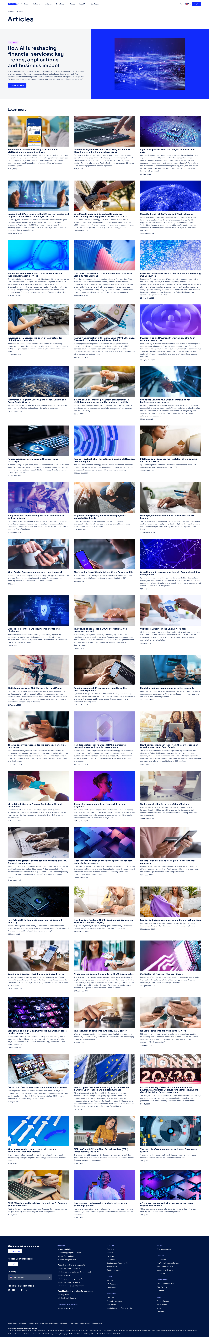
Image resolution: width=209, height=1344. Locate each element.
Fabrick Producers (114, 1301)
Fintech (110, 1253)
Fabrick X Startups (65, 1308)
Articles (20, 12)
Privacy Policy (12, 1324)
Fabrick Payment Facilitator (68, 1282)
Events (159, 1308)
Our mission (161, 1259)
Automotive (112, 1266)
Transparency (23, 1324)
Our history (161, 1273)
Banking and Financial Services (120, 1263)
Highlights (13, 42)
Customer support (164, 1249)
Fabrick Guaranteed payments (70, 1279)
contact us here (192, 1330)
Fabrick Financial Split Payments (71, 1286)
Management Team (165, 1270)
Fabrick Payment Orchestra (68, 1268)
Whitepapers (112, 1284)
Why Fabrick (162, 1287)
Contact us (15, 1251)
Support (73, 4)
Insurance (111, 1260)
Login (197, 4)
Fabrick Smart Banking (66, 1298)
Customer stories (114, 1270)
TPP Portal (111, 1304)
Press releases (163, 1301)
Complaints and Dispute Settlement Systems (43, 1324)
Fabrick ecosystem (165, 1266)
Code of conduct (97, 1324)
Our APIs (110, 1298)
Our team (160, 1291)
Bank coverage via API (66, 1260)
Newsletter (111, 1287)
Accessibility (74, 1324)
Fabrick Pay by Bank (65, 1256)
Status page (63, 1324)
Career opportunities (165, 1284)
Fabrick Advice (63, 1275)
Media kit (160, 1311)
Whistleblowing (84, 1324)
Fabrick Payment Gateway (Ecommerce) (74, 1272)
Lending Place (63, 1294)
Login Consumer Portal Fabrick (120, 1308)
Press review (162, 1304)
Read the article (17, 85)
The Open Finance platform (168, 1263)
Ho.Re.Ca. (111, 1256)
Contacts (95, 4)
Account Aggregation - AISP (69, 1253)
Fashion (110, 1249)
